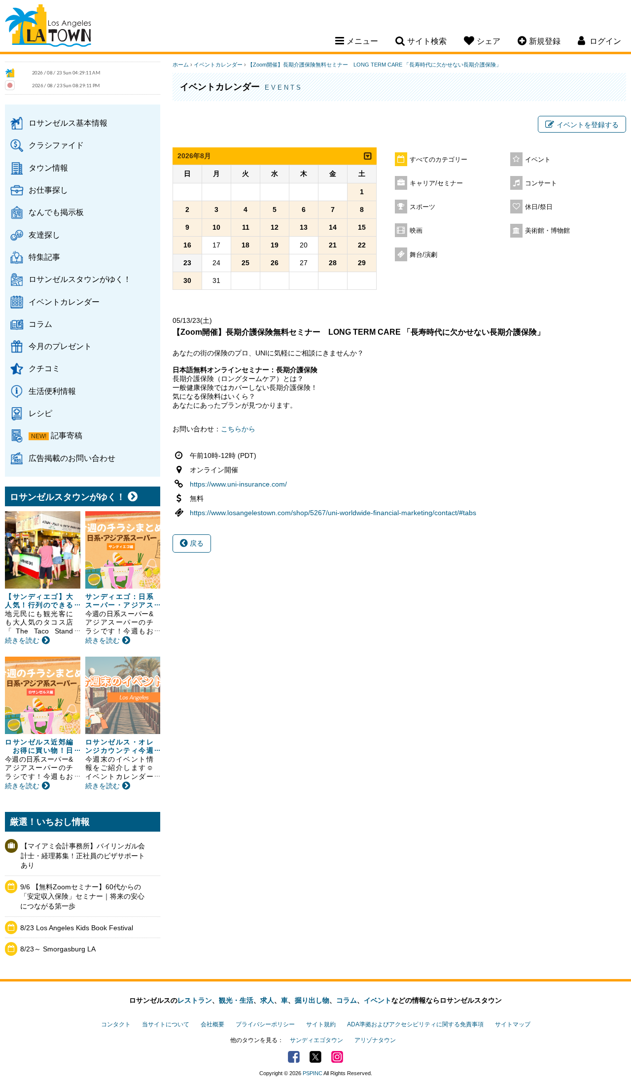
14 (333, 227)
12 (275, 227)
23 (187, 263)
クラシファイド (56, 144)
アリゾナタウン (375, 1040)
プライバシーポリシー (265, 1024)
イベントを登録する (588, 125)
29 (362, 263)
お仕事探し (48, 189)
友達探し (44, 234)
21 (333, 245)
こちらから (238, 429)
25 (245, 263)
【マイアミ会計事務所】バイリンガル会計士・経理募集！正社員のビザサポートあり (83, 855)
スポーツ (422, 207)
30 (187, 280)
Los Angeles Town (48, 27)
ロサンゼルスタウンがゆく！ (80, 279)
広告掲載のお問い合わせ (72, 458)
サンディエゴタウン (316, 1040)
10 (216, 227)
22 (362, 245)
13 (304, 227)
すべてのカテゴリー (438, 159)
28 (333, 263)
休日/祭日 (539, 207)
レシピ (40, 413)
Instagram (337, 1057)
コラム (40, 323)
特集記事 (44, 256)
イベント (538, 159)
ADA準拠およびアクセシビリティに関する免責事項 (415, 1024)
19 (275, 245)
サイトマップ (512, 1024)
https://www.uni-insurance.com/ (238, 484)
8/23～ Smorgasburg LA (58, 949)
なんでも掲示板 (56, 212)
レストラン (194, 1000)
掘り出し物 (312, 1000)
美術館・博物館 (547, 230)
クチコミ (44, 368)
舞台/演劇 (423, 254)
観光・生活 (236, 1000)
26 (275, 263)
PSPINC (312, 1073)
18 (245, 245)
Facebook (294, 1057)
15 (362, 227)
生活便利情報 (52, 390)
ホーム (181, 65)
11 (245, 227)
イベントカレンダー (64, 301)
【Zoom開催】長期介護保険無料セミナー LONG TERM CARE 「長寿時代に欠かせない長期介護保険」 (374, 65)
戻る (196, 543)
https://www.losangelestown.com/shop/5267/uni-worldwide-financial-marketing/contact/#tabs (333, 513)
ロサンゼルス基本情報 (68, 122)
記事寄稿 (66, 435)
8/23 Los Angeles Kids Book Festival (76, 928)
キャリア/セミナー (436, 183)
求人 (267, 1000)
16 (187, 245)
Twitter (315, 1057)
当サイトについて (165, 1024)
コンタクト (116, 1024)
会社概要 (212, 1024)
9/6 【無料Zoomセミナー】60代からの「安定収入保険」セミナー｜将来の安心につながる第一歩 (82, 896)
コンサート (541, 183)
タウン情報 (48, 167)
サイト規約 (321, 1024)
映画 (416, 230)
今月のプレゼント (60, 346)
